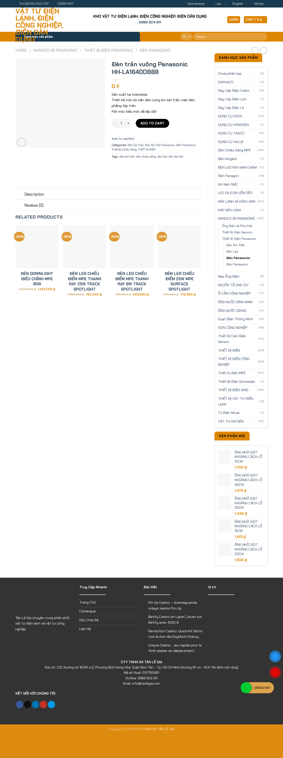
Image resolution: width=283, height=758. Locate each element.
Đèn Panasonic (155, 50)
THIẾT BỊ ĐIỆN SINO (233, 390)
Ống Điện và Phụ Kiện (237, 226)
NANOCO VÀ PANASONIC (55, 50)
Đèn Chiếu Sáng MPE (234, 150)
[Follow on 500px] (51, 704)
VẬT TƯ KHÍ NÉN (231, 421)
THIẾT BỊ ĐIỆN (229, 350)
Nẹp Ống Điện (228, 276)
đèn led (162, 156)
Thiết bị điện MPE (232, 373)
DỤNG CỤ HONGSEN (233, 124)
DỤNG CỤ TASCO (231, 133)
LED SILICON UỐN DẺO (235, 192)
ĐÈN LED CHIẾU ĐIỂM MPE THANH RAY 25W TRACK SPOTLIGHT (84, 281)
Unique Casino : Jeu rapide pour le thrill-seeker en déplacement (175, 648)
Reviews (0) (33, 205)
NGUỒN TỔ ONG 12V (233, 285)
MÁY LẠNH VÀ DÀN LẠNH (236, 201)
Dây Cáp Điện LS (231, 107)
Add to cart (152, 123)
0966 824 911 (150, 22)
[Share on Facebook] (115, 166)
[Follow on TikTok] (27, 704)
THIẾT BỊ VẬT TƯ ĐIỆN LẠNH (235, 401)
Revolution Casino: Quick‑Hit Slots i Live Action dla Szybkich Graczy (175, 634)
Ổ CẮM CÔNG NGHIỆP (234, 293)
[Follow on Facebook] (19, 704)
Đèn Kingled (227, 158)
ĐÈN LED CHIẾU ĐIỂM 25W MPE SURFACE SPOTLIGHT (179, 281)
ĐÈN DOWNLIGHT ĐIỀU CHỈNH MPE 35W (37, 279)
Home (21, 50)
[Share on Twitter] (123, 166)
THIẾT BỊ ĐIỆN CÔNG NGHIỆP (234, 361)
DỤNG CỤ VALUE (231, 141)
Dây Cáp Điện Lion (232, 99)
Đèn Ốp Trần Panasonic (160, 145)
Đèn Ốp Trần (135, 145)
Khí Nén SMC (228, 184)
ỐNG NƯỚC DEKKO (232, 310)
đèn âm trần (127, 156)
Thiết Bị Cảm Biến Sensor (232, 339)
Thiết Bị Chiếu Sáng (124, 149)
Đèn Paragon (228, 175)
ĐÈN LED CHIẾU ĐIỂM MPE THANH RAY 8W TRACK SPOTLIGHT (132, 281)
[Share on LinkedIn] (147, 166)
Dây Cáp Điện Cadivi (233, 90)
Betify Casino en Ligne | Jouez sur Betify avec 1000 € (175, 619)
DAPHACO (225, 82)
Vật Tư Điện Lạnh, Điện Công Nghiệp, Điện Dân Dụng (39, 25)
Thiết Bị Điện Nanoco (237, 232)
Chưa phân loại (229, 73)
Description (34, 194)
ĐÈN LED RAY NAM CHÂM (237, 167)
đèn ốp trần (175, 156)
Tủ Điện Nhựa (228, 412)
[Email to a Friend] (131, 166)
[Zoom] (21, 142)
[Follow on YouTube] (43, 704)
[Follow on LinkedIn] (35, 704)
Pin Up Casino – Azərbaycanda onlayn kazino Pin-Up (172, 605)
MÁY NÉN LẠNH (229, 210)
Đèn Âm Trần (235, 245)
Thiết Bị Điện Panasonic (108, 50)
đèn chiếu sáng (146, 156)
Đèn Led (232, 251)
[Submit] (263, 36)
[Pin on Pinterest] (139, 166)
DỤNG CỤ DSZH (230, 116)
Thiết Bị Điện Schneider (236, 381)
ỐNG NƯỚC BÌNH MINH (235, 302)
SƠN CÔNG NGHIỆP (232, 327)
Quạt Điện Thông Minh (235, 319)
